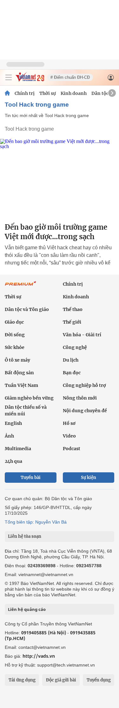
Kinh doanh (74, 93)
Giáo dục (14, 322)
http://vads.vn (39, 656)
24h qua (13, 461)
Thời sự (47, 93)
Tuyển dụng (99, 680)
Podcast (71, 448)
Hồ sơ (69, 423)
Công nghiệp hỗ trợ (84, 385)
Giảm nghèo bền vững (29, 398)
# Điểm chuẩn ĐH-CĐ (70, 77)
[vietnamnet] (30, 80)
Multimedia (18, 448)
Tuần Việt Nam (21, 385)
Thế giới (72, 322)
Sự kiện (88, 477)
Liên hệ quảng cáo (27, 609)
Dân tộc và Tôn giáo (27, 309)
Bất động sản (19, 373)
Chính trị (25, 93)
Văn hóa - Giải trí (82, 335)
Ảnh (9, 436)
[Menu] (8, 77)
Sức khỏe (14, 347)
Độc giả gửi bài (61, 680)
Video (69, 436)
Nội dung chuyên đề (85, 410)
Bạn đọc (72, 373)
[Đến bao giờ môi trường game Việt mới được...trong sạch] (59, 178)
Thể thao (73, 309)
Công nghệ (75, 347)
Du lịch (70, 360)
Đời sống (15, 335)
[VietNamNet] (7, 93)
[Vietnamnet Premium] (20, 286)
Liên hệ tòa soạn (24, 536)
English (13, 423)
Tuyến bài (31, 477)
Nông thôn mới (80, 398)
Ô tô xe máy (17, 360)
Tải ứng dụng (22, 680)
